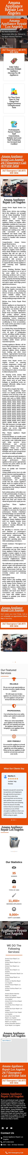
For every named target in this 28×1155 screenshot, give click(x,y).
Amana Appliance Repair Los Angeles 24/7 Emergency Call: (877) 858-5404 (13, 161)
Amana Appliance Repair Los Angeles (12, 609)
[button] (12, 851)
